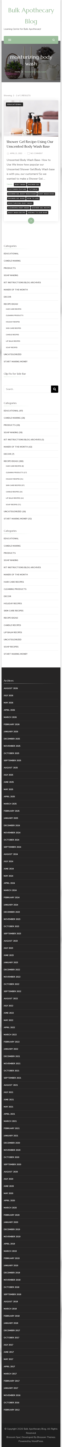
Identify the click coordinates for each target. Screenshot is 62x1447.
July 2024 (8, 861)
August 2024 (11, 854)
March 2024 (10, 890)
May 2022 (8, 1020)
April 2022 (9, 1027)
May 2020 (8, 1193)
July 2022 (8, 1005)
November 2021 (12, 1063)
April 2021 (9, 1114)
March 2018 (10, 1308)
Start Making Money (15, 361)
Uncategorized (12, 354)
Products (10, 268)
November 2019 (12, 1236)
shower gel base (16, 199)
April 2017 (9, 1366)
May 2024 (8, 876)
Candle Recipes (12, 335)
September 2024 (12, 847)
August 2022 (11, 998)
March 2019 (10, 1251)
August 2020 (11, 1171)
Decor (7, 297)
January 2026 (11, 731)
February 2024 (11, 897)
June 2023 (9, 955)
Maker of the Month (16, 289)
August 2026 (11, 688)
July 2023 (8, 948)
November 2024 (12, 832)
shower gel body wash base (22, 194)
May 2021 (8, 1106)
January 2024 (11, 904)
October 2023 (11, 926)
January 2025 (11, 818)
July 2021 (8, 1092)
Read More (26, 221)
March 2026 (10, 717)
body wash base (46, 194)
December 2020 (12, 1143)
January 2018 (11, 1323)
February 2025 (11, 811)
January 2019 (11, 1265)
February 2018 (11, 1316)
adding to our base (37, 213)
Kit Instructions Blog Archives (22, 282)
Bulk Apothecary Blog (35, 1428)
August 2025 (11, 767)
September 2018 (12, 1294)
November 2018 (12, 1280)
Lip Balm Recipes (13, 341)
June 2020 (9, 1186)
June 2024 (9, 868)
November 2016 (12, 1395)
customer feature (17, 189)
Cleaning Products (14, 315)
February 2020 (11, 1215)
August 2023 (11, 941)
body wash (20, 185)
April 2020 (9, 1200)
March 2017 (10, 1373)
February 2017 (11, 1381)
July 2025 (8, 775)
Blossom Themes (46, 1437)
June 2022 (9, 1013)
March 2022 (10, 1034)
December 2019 (12, 1229)
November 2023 (12, 919)
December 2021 (12, 1056)
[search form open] (53, 40)
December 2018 (12, 1272)
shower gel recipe (41, 208)
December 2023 (12, 912)
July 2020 (8, 1179)
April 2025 (9, 796)
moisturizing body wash (20, 203)
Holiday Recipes (13, 322)
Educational (14, 104)
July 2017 (8, 1344)
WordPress (37, 1441)
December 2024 (12, 825)
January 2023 (11, 962)
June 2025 (9, 782)
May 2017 (8, 1359)
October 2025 (11, 753)
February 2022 (11, 1041)
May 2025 (8, 789)
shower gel (34, 185)
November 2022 (12, 976)
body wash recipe (16, 213)
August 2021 (11, 1085)
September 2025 (12, 760)
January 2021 (11, 1135)
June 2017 (9, 1352)
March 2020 (10, 1207)
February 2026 (11, 724)
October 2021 (11, 1070)
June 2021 (9, 1099)
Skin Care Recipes (13, 328)
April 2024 (9, 883)
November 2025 (12, 746)
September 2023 (12, 933)
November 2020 (12, 1150)
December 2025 (12, 738)
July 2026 (8, 695)
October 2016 (11, 1402)
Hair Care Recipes (13, 309)
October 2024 (11, 840)
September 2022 (12, 991)
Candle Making (12, 260)
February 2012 (11, 1409)
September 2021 (12, 1078)
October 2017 (11, 1337)
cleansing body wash (18, 208)
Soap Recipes (11, 347)
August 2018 (11, 1301)
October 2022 (11, 984)
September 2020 (12, 1164)
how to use (33, 199)
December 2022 (12, 969)
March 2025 (10, 803)
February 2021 (11, 1128)
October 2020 (11, 1157)
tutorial (33, 189)
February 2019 (11, 1258)
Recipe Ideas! (11, 304)
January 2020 (11, 1222)
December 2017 (12, 1330)
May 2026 (8, 702)
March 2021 (10, 1121)
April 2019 (9, 1243)
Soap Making (11, 275)
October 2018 (11, 1287)
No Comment (37, 153)
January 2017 (11, 1388)
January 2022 (11, 1049)
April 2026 (9, 710)
